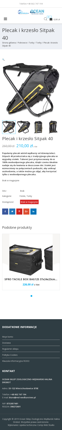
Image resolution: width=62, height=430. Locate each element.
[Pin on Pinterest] (19, 212)
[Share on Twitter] (12, 212)
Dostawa (6, 342)
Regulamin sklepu (10, 348)
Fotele (22, 196)
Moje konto (7, 336)
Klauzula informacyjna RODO (15, 361)
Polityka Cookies (10, 355)
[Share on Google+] (26, 212)
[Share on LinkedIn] (33, 212)
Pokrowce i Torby (26, 42)
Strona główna (9, 42)
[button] (3, 59)
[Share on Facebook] (5, 212)
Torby (39, 42)
